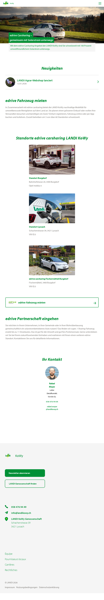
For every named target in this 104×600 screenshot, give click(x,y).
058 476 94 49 (18, 506)
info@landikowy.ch (21, 512)
